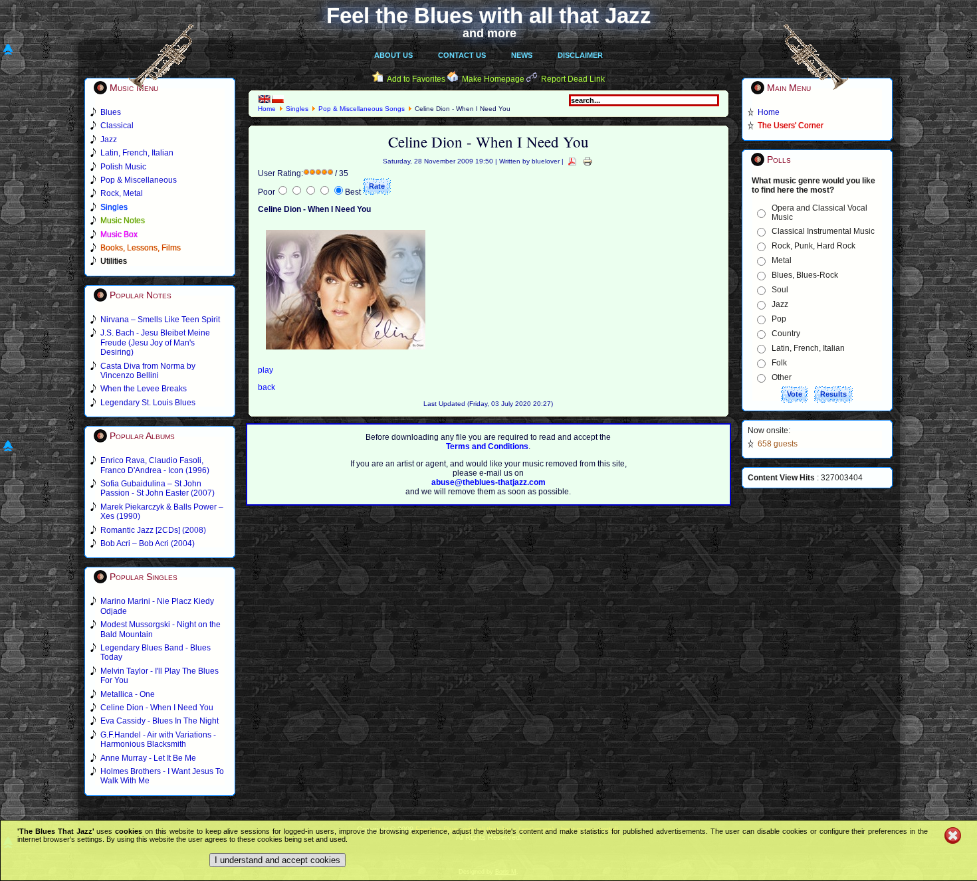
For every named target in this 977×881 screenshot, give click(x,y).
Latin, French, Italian (808, 348)
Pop (779, 319)
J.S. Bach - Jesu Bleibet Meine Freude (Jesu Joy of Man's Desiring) (155, 342)
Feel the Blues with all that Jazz (488, 15)
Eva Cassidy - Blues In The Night (159, 721)
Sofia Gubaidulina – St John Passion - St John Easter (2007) (157, 488)
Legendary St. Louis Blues (147, 402)
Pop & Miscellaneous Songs (361, 108)
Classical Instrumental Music (823, 231)
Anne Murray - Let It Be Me (148, 758)
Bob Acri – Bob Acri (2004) (147, 543)
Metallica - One (127, 694)
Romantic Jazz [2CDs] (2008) (153, 530)
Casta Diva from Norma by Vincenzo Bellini (147, 370)
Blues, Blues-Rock (805, 275)
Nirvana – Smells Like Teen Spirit (160, 319)
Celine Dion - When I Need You (156, 707)
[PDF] (572, 161)
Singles (297, 108)
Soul (780, 289)
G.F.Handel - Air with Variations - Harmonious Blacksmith (158, 739)
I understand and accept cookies (277, 860)
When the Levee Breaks (143, 388)
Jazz (780, 304)
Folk (779, 362)
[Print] (587, 161)
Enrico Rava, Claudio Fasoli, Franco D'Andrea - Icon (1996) (154, 465)
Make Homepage (493, 79)
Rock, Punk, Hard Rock (813, 245)
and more (489, 33)
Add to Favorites (416, 79)
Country (786, 333)
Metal (782, 260)
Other (782, 377)
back (266, 387)
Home (267, 108)
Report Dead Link (573, 79)
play (265, 370)
